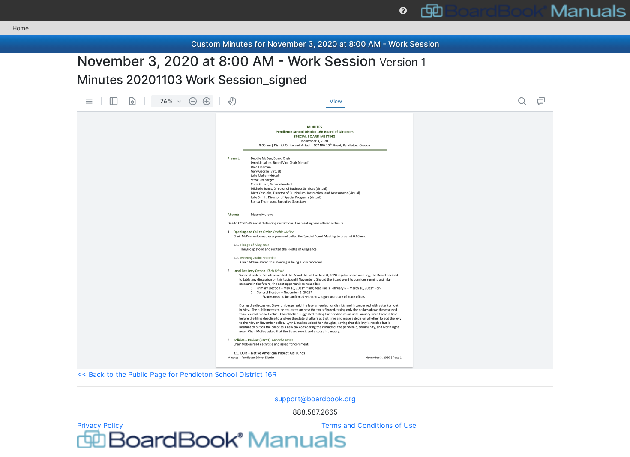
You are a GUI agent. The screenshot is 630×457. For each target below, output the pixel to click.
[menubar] (315, 10)
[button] (403, 10)
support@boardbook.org (315, 398)
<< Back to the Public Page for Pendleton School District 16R (176, 374)
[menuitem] (403, 10)
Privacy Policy (100, 425)
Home (20, 28)
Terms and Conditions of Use (368, 425)
